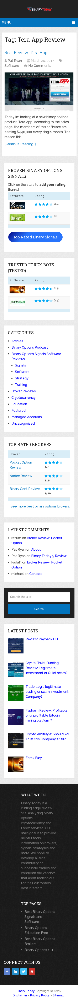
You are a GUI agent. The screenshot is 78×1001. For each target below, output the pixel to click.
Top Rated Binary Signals (35, 237)
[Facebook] (7, 971)
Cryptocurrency (23, 398)
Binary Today (26, 991)
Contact (35, 574)
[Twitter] (23, 971)
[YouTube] (32, 971)
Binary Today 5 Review (49, 556)
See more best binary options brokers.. (40, 506)
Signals (20, 365)
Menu (6, 22)
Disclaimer (20, 995)
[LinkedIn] (15, 971)
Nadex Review (21, 476)
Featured (18, 411)
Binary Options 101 (39, 950)
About (36, 549)
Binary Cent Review (25, 489)
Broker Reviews (23, 391)
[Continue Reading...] (20, 144)
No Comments (39, 66)
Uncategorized (23, 423)
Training (21, 385)
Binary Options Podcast (29, 347)
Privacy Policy (40, 995)
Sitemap (58, 995)
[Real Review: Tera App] (39, 91)
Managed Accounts (26, 417)
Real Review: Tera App (26, 52)
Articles (17, 341)
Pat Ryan (15, 61)
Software (12, 66)
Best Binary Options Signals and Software (40, 917)
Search (39, 609)
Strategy (21, 378)
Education (19, 404)
